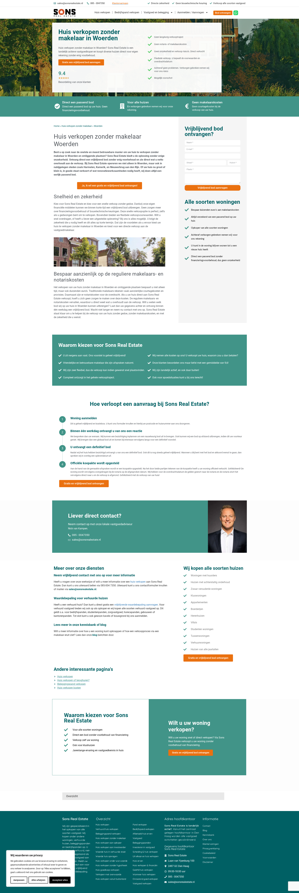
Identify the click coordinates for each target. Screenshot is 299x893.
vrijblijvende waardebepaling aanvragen (136, 604)
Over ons (207, 839)
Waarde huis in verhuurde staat (111, 851)
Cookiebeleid (209, 853)
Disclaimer (208, 862)
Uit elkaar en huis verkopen (145, 856)
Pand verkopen (140, 824)
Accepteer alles (60, 880)
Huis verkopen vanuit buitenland (111, 879)
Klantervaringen (211, 844)
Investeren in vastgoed (143, 847)
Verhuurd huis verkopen (107, 829)
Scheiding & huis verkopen (145, 851)
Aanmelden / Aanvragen (190, 12)
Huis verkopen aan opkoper (109, 842)
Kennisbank (208, 835)
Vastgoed (137, 838)
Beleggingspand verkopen (108, 833)
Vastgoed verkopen (142, 883)
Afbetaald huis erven (142, 833)
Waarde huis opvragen (106, 856)
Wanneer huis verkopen (144, 874)
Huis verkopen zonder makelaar (77, 126)
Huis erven (138, 860)
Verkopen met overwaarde (108, 874)
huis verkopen (138, 581)
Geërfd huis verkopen (143, 869)
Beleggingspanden (142, 842)
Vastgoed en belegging (156, 12)
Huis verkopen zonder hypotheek (111, 865)
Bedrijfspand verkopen (127, 12)
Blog (205, 830)
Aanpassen (18, 880)
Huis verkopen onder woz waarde (111, 860)
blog (94, 634)
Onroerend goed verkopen (145, 879)
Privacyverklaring (211, 848)
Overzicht (72, 796)
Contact (206, 825)
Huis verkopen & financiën (145, 865)
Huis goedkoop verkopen (107, 869)
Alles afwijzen (38, 880)
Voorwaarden (209, 857)
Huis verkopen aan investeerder (111, 847)
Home (56, 126)
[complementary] (40, 868)
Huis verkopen (102, 12)
